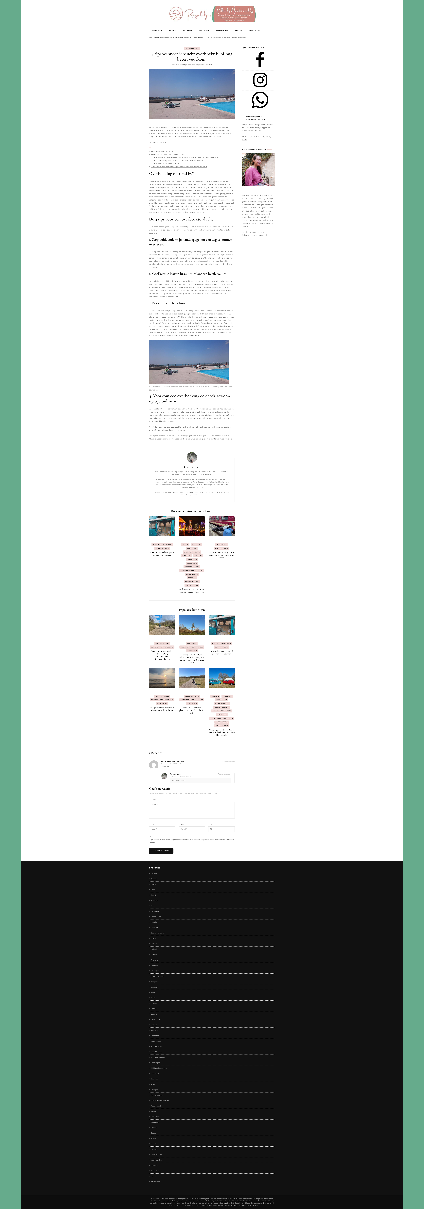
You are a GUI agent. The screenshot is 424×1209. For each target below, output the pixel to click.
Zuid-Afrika (155, 1165)
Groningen (155, 971)
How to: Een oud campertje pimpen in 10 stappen (162, 553)
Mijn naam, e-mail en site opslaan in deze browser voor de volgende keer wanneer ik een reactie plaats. (192, 841)
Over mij (238, 30)
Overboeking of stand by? (162, 151)
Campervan (204, 30)
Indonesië (154, 987)
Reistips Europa (192, 567)
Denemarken (156, 917)
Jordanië (154, 998)
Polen (153, 1084)
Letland (154, 1003)
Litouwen (154, 1014)
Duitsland (196, 544)
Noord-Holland (162, 643)
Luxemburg (192, 559)
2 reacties (208, 65)
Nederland (157, 30)
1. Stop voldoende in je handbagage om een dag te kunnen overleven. (187, 157)
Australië (154, 879)
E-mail (182, 824)
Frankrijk (191, 548)
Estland (154, 944)
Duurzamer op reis (158, 933)
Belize (153, 890)
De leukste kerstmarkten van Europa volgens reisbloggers (191, 590)
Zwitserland (155, 1182)
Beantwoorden (229, 761)
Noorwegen (155, 1063)
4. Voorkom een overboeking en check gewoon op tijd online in (179, 167)
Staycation (192, 650)
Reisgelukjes (180, 65)
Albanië (154, 873)
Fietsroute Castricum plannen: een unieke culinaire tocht (192, 710)
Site (210, 824)
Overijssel (221, 714)
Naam (152, 824)
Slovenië (154, 1128)
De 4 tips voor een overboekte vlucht (167, 154)
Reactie (152, 800)
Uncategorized (156, 1155)
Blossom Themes (223, 1205)
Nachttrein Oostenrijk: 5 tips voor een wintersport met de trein (221, 555)
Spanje (153, 1133)
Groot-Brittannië (192, 552)
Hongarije (186, 555)
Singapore (155, 1122)
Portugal (154, 1090)
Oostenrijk (192, 563)
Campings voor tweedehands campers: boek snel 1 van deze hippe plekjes (222, 732)
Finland (154, 949)
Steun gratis (254, 30)
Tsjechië (192, 578)
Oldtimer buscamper (162, 544)
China (153, 906)
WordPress (253, 1205)
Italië (153, 992)
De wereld (188, 30)
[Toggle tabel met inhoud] (150, 148)
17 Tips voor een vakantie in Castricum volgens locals (162, 709)
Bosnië (153, 895)
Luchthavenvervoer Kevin (173, 761)
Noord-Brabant (222, 703)
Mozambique (156, 1041)
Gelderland (221, 700)
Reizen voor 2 (192, 574)
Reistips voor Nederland (192, 570)
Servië (153, 1111)
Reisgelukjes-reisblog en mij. (254, 235)
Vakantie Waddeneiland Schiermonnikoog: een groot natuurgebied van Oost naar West (191, 658)
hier (176, 430)
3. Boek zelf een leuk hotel (167, 164)
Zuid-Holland (192, 585)
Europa (172, 30)
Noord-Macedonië (158, 1057)
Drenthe (215, 696)
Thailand (154, 1144)
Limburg (198, 555)
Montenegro (155, 1036)
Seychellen (155, 1117)
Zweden (154, 1176)
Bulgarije (154, 900)
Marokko (154, 1030)
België (185, 544)
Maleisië (154, 1025)
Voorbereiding (191, 48)
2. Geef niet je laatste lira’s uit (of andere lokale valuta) (179, 160)
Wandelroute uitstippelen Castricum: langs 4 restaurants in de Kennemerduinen (162, 655)
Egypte (153, 938)
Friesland (191, 643)
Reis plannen (222, 30)
